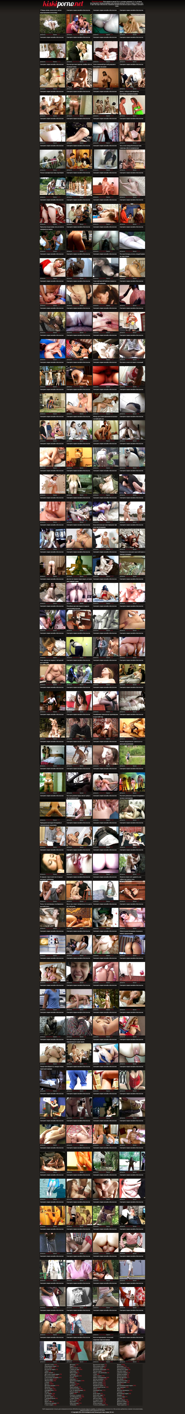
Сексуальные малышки (51, 1377)
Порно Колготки (98, 1380)
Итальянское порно (122, 1393)
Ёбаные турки (74, 1392)
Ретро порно (96, 1393)
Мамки (119, 1364)
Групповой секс (97, 1390)
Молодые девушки (50, 1385)
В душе (72, 1377)
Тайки (46, 1371)
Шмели (47, 1400)
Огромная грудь (121, 1382)
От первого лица (98, 1400)
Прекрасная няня (122, 1380)
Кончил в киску (97, 1382)
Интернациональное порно (125, 1385)
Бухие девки (48, 1368)
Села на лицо (121, 1397)
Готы (94, 1392)
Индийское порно (98, 1385)
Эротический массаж (99, 1387)
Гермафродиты (49, 1390)
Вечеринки (48, 1395)
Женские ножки (121, 1376)
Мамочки (47, 1387)
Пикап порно (74, 1372)
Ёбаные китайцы (122, 1374)
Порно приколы (121, 1405)
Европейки (73, 1371)
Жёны (119, 1388)
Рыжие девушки (97, 1384)
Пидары (119, 1395)
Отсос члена (73, 1400)
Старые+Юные (74, 1398)
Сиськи (47, 1382)
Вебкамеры (120, 1366)
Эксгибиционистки (75, 1397)
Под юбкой (120, 1379)
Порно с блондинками (99, 1377)
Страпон (119, 1392)
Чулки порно (48, 1388)
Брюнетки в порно (75, 1380)
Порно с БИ (48, 1401)
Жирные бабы (49, 1380)
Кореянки (73, 1379)
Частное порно (97, 1371)
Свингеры (73, 1374)
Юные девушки (97, 1403)
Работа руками (74, 1403)
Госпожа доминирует (99, 1405)
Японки (72, 1385)
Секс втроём (48, 1393)
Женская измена (122, 1401)
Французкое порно (122, 1369)
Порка (72, 1366)
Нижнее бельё (74, 1368)
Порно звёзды (121, 1400)
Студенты (72, 1384)
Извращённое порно (50, 1366)
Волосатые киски (50, 1376)
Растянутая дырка (50, 1369)
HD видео (72, 1364)
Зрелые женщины (98, 1379)
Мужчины (73, 1401)
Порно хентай (49, 1372)
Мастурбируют (74, 1376)
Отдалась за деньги (75, 1395)
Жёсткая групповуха (123, 1390)
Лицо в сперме (97, 1376)
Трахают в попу (49, 1364)
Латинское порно (98, 1368)
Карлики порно (121, 1371)
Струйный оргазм (50, 1398)
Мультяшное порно (99, 1366)
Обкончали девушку (51, 1403)
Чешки (119, 1384)
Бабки (71, 1393)
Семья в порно (49, 1405)
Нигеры (47, 1392)
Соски (95, 1374)
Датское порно (49, 1397)
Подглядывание (121, 1368)
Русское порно (49, 1379)
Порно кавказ (97, 1397)
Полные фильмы (122, 1377)
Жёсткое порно (97, 1398)
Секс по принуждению (76, 1390)
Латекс (95, 1388)
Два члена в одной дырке (52, 1374)
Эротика (119, 1398)
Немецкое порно (121, 1403)
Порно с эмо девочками (100, 1372)
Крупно (47, 1384)
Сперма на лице (74, 1369)
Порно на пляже (98, 1401)
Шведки (72, 1382)
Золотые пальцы (74, 1388)
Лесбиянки (73, 1405)
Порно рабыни (74, 1387)
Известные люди (98, 1395)
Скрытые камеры (122, 1372)
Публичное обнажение (99, 1369)
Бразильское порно (98, 1364)
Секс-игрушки (121, 1387)
